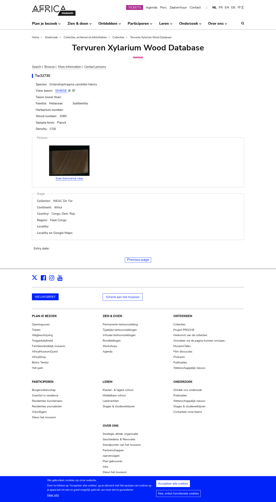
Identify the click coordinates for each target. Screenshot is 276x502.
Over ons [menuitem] (216, 25)
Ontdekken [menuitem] (107, 25)
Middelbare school (114, 395)
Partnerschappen (113, 450)
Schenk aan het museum (122, 297)
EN (227, 7)
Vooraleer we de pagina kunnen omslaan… (200, 341)
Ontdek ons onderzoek (187, 390)
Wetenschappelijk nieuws (189, 368)
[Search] (242, 23)
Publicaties (180, 362)
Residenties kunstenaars (47, 401)
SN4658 (61, 91)
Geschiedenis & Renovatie (119, 439)
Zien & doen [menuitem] (77, 25)
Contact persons (95, 67)
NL (214, 7)
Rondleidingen (112, 341)
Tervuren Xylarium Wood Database (151, 37)
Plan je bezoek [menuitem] (44, 25)
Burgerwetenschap (44, 390)
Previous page (138, 259)
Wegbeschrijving (42, 335)
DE (233, 7)
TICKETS (134, 7)
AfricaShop (39, 357)
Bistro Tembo (40, 362)
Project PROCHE (183, 330)
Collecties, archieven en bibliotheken (85, 37)
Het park (37, 368)
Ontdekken (182, 316)
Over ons (111, 426)
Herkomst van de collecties (190, 335)
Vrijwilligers (39, 412)
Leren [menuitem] (164, 25)
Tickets (36, 330)
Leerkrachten (111, 401)
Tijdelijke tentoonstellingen (120, 330)
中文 (241, 7)
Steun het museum (44, 417)
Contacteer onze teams (187, 412)
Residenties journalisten (47, 406)
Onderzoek (51, 37)
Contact (195, 7)
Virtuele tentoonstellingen (119, 335)
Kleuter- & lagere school (118, 390)
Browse (49, 67)
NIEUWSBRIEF (45, 297)
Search (36, 67)
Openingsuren (41, 324)
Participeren (42, 382)
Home (35, 37)
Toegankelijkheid (42, 341)
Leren (107, 382)
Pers (163, 7)
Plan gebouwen (112, 461)
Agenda (151, 7)
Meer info (53, 495)
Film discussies (182, 351)
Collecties (118, 37)
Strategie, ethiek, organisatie (120, 434)
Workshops (110, 346)
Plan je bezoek (44, 316)
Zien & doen (112, 316)
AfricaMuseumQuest (45, 351)
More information (69, 67)
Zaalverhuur (178, 7)
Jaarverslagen (111, 456)
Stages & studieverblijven (119, 406)
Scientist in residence (45, 395)
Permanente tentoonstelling (120, 324)
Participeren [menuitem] (138, 25)
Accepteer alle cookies (173, 484)
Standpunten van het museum (122, 445)
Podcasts (179, 357)
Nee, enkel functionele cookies (178, 493)
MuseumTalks (182, 346)
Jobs (105, 467)
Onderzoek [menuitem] (188, 25)
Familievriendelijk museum (48, 346)
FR (221, 7)
